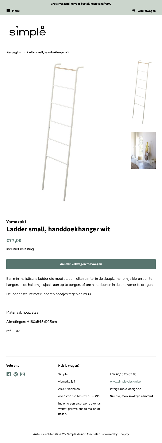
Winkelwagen (146, 11)
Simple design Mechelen (83, 434)
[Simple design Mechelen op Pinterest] (15, 375)
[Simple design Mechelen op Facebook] (8, 375)
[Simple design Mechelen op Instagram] (22, 375)
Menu (15, 11)
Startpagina (13, 52)
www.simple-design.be (125, 381)
